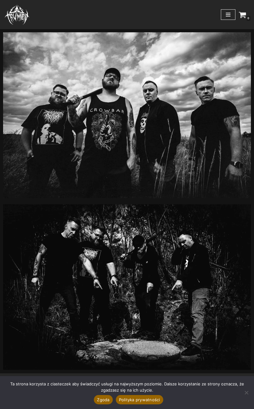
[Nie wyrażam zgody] (246, 392)
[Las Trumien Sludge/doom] (17, 14)
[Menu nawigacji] (228, 14)
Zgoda (103, 399)
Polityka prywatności (139, 399)
